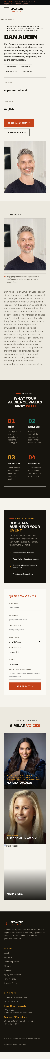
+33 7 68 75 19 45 (11, 1024)
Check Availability (19, 123)
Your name (13, 603)
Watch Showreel (17, 132)
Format (12, 659)
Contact (7, 970)
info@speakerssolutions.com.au (18, 997)
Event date (14, 637)
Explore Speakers (11, 962)
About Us (8, 966)
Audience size (15, 647)
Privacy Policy (10, 979)
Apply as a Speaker (12, 975)
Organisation (15, 625)
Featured (8, 957)
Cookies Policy (10, 983)
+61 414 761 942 (11, 1002)
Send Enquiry (25, 686)
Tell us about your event (21, 669)
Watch (6, 953)
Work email (14, 615)
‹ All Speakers (7, 20)
